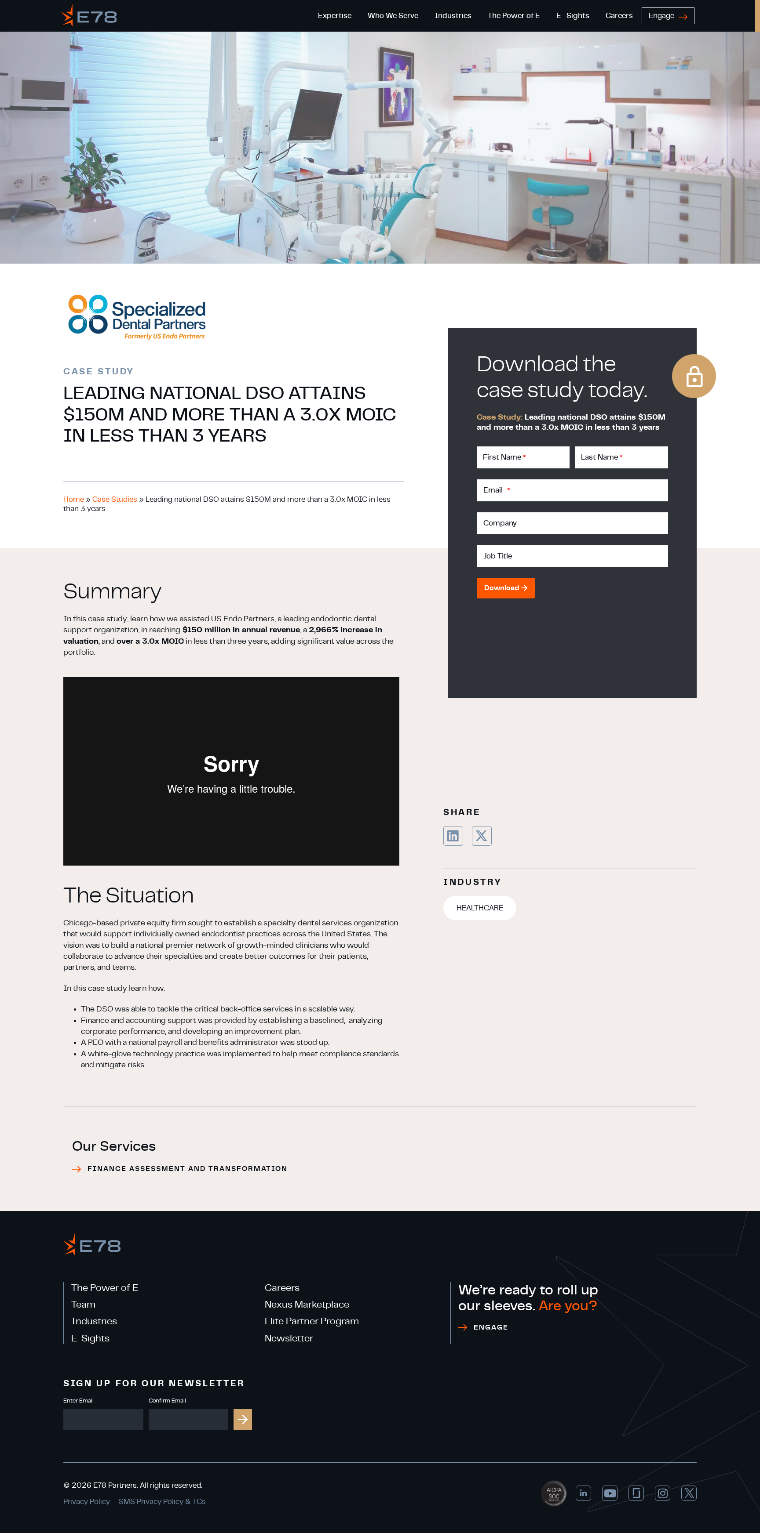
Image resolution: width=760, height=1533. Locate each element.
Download (501, 587)
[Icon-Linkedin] (583, 1493)
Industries (94, 1321)
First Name (504, 457)
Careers (282, 1288)
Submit (243, 1419)
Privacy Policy (86, 1501)
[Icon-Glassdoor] (636, 1493)
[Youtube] (610, 1493)
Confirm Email (167, 1401)
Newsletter (289, 1338)
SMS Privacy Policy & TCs (162, 1501)
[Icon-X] (689, 1493)
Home (73, 499)
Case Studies (114, 499)
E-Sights (90, 1338)
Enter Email (78, 1401)
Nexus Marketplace (307, 1304)
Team (83, 1304)
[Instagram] (662, 1493)
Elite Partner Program (312, 1321)
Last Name (601, 457)
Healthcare (480, 908)
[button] (453, 836)
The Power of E (104, 1288)
